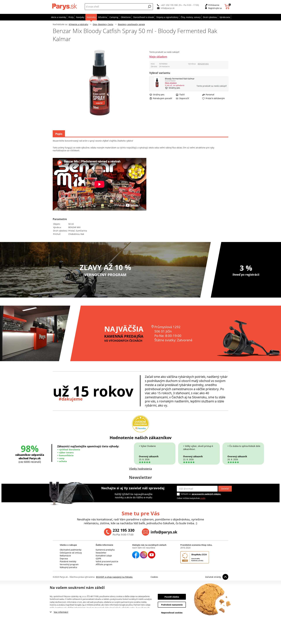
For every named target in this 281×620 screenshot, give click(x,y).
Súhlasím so (186, 494)
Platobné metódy (68, 561)
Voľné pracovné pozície (107, 561)
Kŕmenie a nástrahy (78, 24)
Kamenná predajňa (105, 549)
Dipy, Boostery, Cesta (103, 24)
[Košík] (227, 6)
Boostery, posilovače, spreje (131, 24)
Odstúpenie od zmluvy (71, 552)
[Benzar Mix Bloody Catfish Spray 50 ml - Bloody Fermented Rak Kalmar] (157, 86)
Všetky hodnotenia (140, 468)
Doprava (64, 558)
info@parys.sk (167, 8)
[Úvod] (65, 6)
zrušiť (202, 498)
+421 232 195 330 (169, 5)
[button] (149, 6)
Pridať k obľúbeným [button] (215, 98)
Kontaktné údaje (104, 555)
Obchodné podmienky (70, 549)
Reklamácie (65, 555)
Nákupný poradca (68, 567)
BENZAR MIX (203, 63)
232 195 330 (123, 530)
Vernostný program (69, 564)
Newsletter (101, 552)
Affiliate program (104, 564)
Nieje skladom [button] (158, 56)
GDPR (98, 558)
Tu (83, 604)
